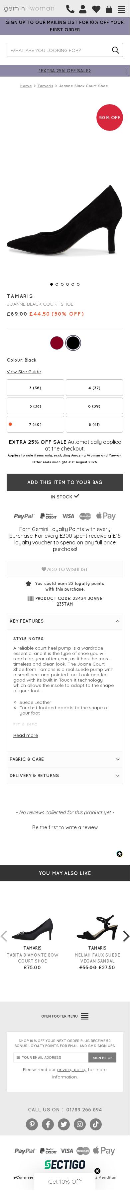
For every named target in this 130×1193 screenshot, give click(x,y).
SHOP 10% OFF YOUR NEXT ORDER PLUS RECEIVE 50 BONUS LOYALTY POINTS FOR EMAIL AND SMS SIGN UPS (65, 1043)
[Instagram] (80, 1124)
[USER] (82, 9)
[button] (65, 826)
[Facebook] (48, 1124)
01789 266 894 (84, 1109)
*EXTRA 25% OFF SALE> (65, 70)
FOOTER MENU (59, 1016)
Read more (25, 735)
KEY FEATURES (27, 621)
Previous (3, 929)
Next (126, 929)
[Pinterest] (32, 1124)
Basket (109, 9)
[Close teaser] (97, 1171)
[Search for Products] (115, 50)
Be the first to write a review (65, 827)
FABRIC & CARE (27, 759)
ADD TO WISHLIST (67, 569)
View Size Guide (24, 372)
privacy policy (71, 1069)
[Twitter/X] (64, 1124)
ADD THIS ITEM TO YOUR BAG (64, 482)
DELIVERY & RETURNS (34, 775)
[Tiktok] (96, 1124)
